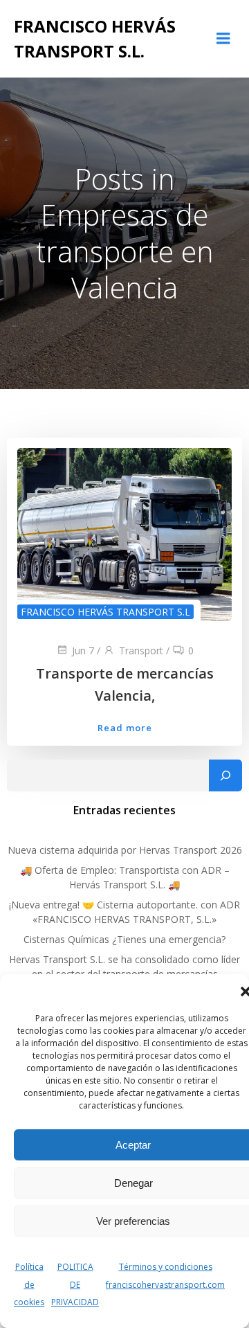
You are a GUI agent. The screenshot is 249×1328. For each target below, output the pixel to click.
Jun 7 (83, 650)
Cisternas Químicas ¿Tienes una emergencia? (124, 939)
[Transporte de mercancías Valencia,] (124, 533)
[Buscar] (225, 775)
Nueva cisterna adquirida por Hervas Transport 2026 (125, 849)
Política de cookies (29, 1284)
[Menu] (223, 39)
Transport (141, 650)
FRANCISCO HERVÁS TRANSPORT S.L (105, 611)
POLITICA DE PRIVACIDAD (75, 1284)
